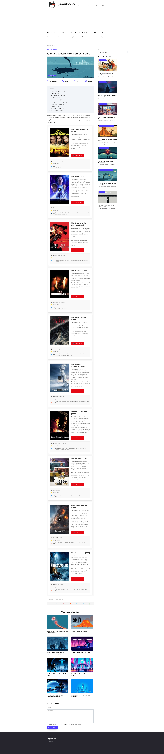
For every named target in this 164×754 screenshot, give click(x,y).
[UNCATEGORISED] (107, 114)
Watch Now (79, 155)
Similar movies (51, 45)
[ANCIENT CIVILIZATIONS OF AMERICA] (107, 136)
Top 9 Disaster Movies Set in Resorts (106, 118)
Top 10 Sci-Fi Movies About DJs (80, 652)
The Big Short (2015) (56, 106)
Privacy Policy (52, 738)
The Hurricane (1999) (56, 97)
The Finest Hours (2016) (57, 110)
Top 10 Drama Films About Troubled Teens (106, 205)
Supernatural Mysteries (74, 41)
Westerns (99, 41)
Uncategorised (108, 41)
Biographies (73, 32)
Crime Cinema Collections (101, 32)
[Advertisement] (82, 20)
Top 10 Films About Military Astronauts (106, 161)
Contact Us (51, 739)
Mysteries (104, 37)
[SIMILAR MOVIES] (107, 70)
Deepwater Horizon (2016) (57, 108)
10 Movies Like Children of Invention (105, 74)
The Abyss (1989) (55, 93)
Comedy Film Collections (85, 32)
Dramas (65, 37)
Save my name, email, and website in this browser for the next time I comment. (64, 724)
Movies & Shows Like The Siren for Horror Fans (107, 96)
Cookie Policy (52, 737)
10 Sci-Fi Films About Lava (79, 631)
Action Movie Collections (53, 32)
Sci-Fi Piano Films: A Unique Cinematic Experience (55, 695)
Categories (101, 49)
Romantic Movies (51, 41)
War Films (92, 41)
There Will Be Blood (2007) (57, 104)
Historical (81, 37)
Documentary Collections (54, 37)
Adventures (65, 32)
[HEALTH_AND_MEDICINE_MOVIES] (107, 180)
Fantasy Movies (73, 37)
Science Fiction (62, 41)
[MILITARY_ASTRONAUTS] (107, 158)
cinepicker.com (66, 4)
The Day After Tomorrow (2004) (59, 102)
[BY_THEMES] (107, 202)
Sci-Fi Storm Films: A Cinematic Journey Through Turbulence (56, 653)
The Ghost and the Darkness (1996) (59, 95)
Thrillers (85, 41)
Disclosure (51, 741)
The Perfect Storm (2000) (57, 100)
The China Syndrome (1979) (58, 91)
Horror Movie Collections (92, 37)
